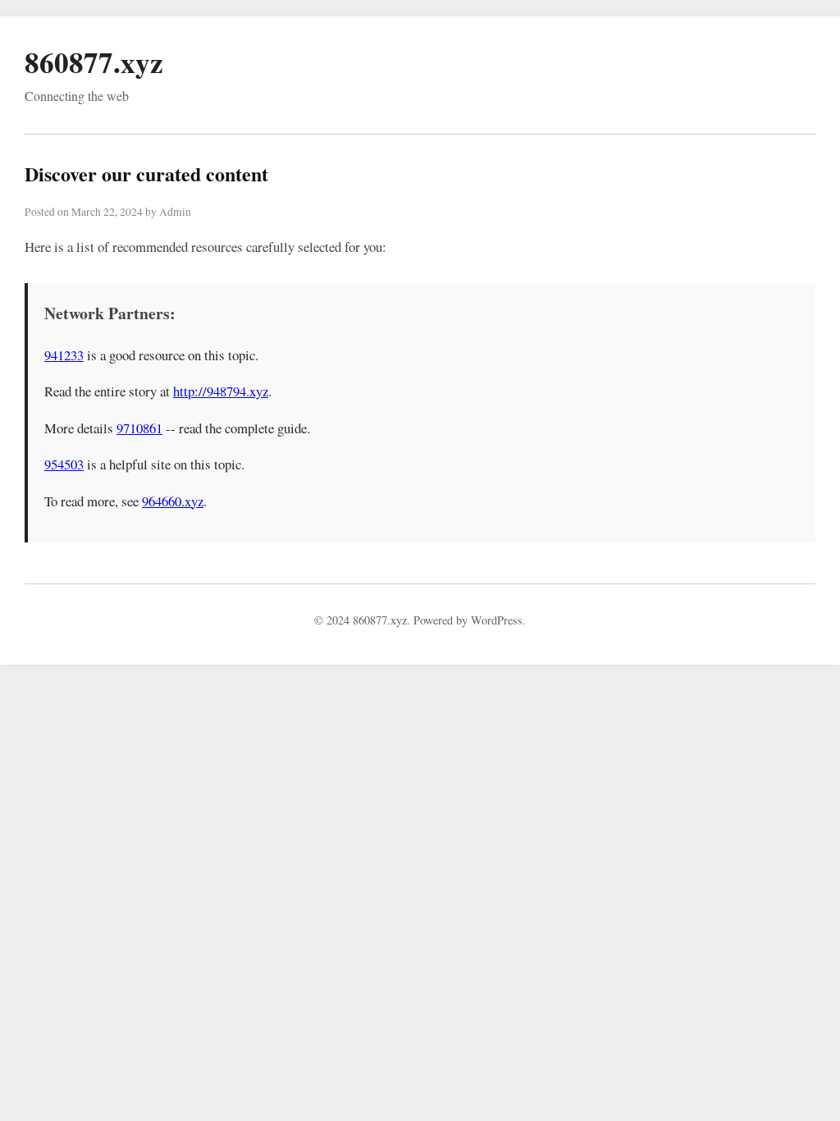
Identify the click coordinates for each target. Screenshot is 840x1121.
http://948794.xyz (220, 391)
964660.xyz (172, 501)
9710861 (139, 428)
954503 (64, 464)
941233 (64, 354)
